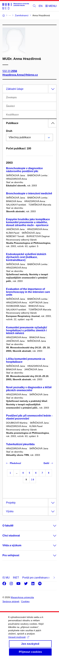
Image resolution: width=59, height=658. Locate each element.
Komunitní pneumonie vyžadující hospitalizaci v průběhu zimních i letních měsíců (26, 330)
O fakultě (7, 525)
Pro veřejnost (10, 555)
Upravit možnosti (17, 637)
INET (16, 577)
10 (32, 479)
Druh (9, 131)
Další (46, 463)
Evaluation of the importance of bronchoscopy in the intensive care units (28, 292)
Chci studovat (11, 535)
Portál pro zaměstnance (36, 577)
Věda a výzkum (11, 545)
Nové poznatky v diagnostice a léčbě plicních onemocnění (29, 389)
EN (40, 6)
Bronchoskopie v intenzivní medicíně (29, 193)
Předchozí (15, 463)
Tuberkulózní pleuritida (20, 444)
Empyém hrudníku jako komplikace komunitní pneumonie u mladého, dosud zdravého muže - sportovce (28, 222)
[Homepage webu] (15, 6)
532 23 (9, 71)
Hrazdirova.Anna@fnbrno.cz (20, 74)
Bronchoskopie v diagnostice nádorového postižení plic (24, 170)
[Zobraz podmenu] (51, 526)
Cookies (25, 601)
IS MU (6, 577)
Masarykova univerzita (22, 597)
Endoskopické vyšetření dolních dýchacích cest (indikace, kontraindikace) (26, 257)
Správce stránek (10, 601)
